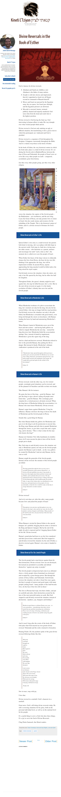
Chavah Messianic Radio (10, 55)
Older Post (50, 741)
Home (38, 740)
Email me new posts (9, 79)
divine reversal (27, 731)
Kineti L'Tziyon (11, 62)
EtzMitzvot (13, 57)
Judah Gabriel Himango (9, 50)
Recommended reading (9, 83)
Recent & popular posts (8, 88)
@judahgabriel (8, 58)
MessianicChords (5, 57)
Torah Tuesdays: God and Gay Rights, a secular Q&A (41, 727)
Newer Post (25, 741)
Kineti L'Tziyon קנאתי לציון (30, 20)
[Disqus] (38, 767)
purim (35, 731)
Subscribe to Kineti (10, 76)
